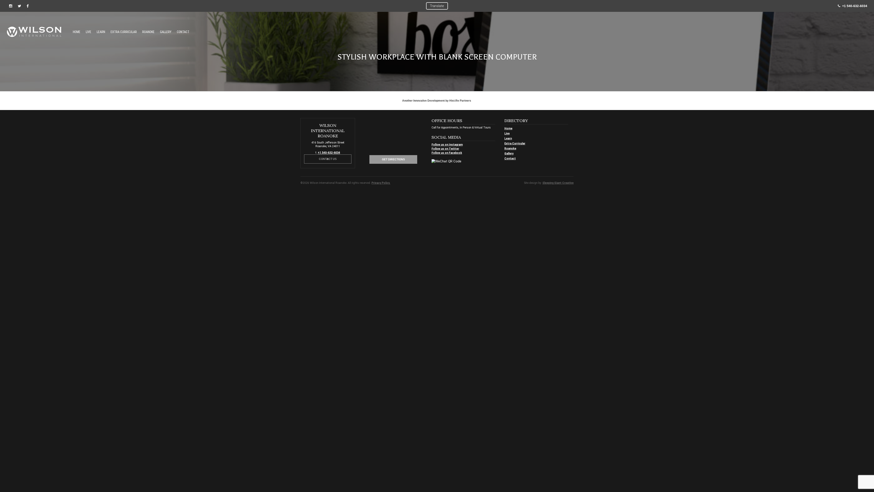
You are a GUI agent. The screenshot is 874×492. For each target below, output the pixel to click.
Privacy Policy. (380, 182)
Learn (101, 32)
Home (76, 32)
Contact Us (328, 159)
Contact (183, 32)
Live (88, 32)
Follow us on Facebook (447, 152)
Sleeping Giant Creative (558, 182)
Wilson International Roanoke (34, 32)
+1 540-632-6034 (853, 6)
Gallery (165, 32)
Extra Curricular (124, 32)
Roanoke (148, 32)
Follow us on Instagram (447, 144)
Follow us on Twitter (445, 148)
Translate (437, 6)
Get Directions (393, 159)
